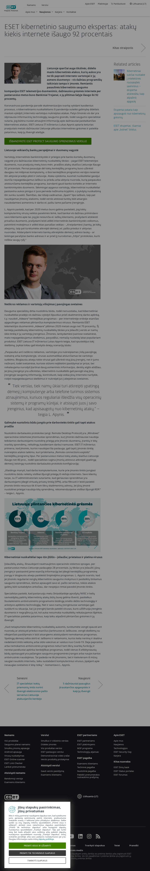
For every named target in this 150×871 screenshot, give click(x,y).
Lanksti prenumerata (14, 766)
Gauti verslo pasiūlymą (52, 771)
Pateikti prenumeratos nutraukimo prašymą (88, 776)
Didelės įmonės (48, 744)
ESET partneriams (86, 740)
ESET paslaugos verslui (52, 751)
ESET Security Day (123, 751)
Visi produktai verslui (51, 748)
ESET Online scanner (14, 759)
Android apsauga (13, 751)
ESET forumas (120, 774)
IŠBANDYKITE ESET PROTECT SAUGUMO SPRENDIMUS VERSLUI (48, 141)
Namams (31, 5)
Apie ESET (90, 3)
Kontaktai (71, 11)
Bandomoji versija (13, 778)
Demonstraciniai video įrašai (55, 755)
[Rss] (98, 837)
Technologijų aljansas (88, 751)
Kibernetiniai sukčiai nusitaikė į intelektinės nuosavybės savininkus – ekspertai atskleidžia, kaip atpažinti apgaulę (136, 86)
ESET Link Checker (13, 763)
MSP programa (84, 748)
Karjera (58, 11)
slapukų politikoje (46, 839)
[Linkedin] (80, 837)
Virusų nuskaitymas (14, 755)
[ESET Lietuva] (11, 8)
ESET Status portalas (124, 771)
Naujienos (45, 11)
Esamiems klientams (14, 782)
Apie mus (30, 11)
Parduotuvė (119, 3)
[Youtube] (71, 837)
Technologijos (121, 748)
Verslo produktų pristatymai (55, 759)
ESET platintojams (86, 744)
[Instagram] (89, 837)
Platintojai (103, 3)
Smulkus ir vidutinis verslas (54, 740)
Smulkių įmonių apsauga (16, 748)
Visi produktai (11, 740)
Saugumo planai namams (17, 744)
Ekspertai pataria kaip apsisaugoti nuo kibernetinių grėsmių (129, 114)
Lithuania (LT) (139, 3)
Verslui (45, 5)
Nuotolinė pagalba (86, 771)
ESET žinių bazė (121, 767)
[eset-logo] (11, 797)
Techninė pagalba (86, 767)
